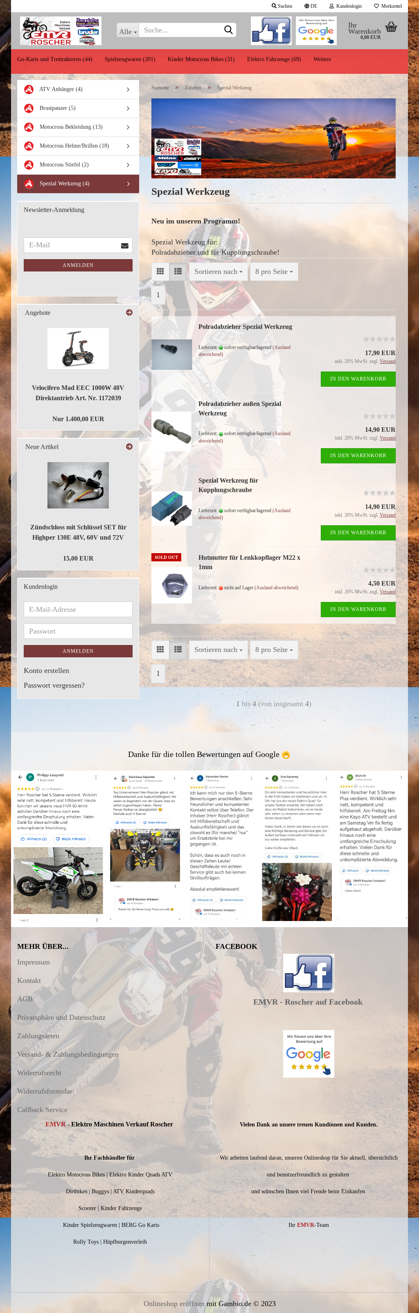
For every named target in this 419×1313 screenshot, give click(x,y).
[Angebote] (129, 313)
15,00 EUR (78, 558)
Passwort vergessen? (54, 685)
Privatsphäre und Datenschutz (61, 1017)
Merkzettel (390, 6)
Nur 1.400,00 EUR (78, 418)
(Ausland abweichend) (276, 587)
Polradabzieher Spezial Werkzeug (245, 326)
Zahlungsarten (38, 1036)
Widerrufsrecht (39, 1073)
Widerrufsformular (44, 1091)
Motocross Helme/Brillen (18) (73, 146)
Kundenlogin (348, 6)
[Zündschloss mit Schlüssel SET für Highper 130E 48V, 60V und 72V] (78, 485)
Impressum (33, 962)
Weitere (322, 59)
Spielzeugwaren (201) (130, 59)
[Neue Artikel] (129, 447)
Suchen (284, 6)
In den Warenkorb (358, 379)
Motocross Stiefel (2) (63, 165)
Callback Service (42, 1110)
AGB (25, 999)
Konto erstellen (46, 670)
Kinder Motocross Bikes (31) (201, 59)
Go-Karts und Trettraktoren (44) (54, 59)
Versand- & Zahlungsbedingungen (68, 1054)
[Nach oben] (396, 1301)
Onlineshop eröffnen (174, 1303)
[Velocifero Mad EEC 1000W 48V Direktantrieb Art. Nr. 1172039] (78, 348)
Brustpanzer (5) (57, 108)
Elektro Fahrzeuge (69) (274, 59)
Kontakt (29, 980)
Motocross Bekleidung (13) (70, 127)
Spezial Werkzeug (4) (64, 183)
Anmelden (78, 265)
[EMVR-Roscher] (60, 30)
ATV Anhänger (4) (60, 89)
